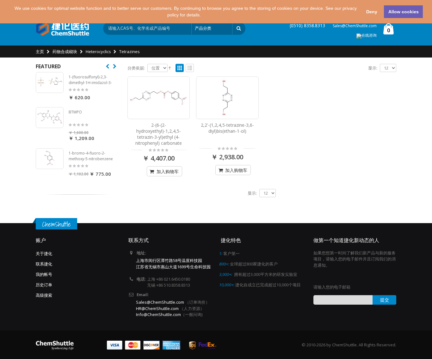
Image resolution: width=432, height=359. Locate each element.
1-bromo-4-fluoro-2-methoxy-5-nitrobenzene (91, 155)
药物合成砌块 (64, 51)
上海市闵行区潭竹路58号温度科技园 (169, 260)
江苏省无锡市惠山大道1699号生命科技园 (173, 267)
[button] (203, 15)
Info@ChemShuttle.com (158, 314)
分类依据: (136, 68)
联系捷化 (44, 264)
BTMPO (75, 112)
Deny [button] (371, 11)
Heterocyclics (98, 51)
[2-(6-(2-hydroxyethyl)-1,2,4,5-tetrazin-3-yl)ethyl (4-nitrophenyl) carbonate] (159, 98)
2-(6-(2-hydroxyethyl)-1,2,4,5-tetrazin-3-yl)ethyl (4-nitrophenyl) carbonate (158, 134)
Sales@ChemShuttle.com (355, 25)
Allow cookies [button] (403, 11)
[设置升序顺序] (170, 67)
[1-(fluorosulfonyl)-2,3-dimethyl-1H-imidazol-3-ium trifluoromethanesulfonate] (50, 82)
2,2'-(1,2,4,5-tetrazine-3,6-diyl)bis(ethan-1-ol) (227, 128)
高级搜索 (44, 295)
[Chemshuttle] (62, 28)
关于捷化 (44, 253)
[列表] (190, 68)
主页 (40, 51)
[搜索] (238, 28)
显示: (372, 68)
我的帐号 (44, 274)
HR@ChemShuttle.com (158, 308)
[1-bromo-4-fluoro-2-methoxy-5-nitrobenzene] (50, 158)
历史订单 (44, 285)
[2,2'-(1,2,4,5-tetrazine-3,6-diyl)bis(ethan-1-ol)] (227, 98)
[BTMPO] (50, 117)
